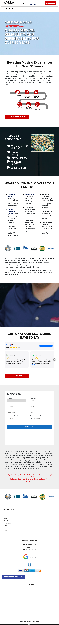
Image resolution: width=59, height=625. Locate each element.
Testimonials (7, 523)
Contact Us (6, 530)
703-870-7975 (30, 4)
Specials (6, 525)
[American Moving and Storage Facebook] (29, 564)
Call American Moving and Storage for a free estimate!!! (29, 480)
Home (5, 513)
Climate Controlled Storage (11, 211)
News (5, 528)
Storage (6, 518)
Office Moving (29, 194)
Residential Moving (9, 516)
